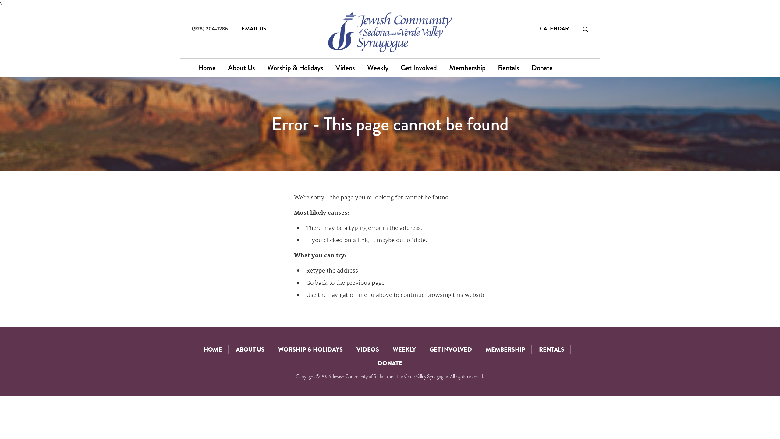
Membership (467, 67)
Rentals (508, 67)
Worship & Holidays (295, 67)
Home (207, 67)
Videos (345, 67)
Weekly (377, 67)
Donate (542, 67)
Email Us (254, 28)
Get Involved (419, 67)
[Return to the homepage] (390, 32)
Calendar (554, 28)
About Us (241, 67)
